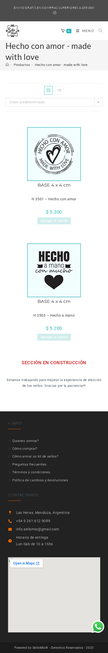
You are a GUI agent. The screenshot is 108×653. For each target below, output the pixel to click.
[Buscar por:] (98, 31)
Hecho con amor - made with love (61, 65)
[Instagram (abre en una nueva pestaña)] (54, 13)
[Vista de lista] (59, 90)
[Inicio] (7, 65)
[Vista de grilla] (48, 90)
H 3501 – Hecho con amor (54, 199)
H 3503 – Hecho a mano (54, 315)
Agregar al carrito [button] (54, 221)
